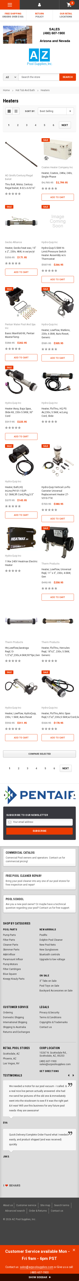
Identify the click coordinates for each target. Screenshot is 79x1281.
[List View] (16, 111)
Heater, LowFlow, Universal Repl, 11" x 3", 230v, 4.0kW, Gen (56, 573)
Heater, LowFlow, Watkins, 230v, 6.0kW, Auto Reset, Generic (56, 334)
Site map (45, 1205)
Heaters (45, 90)
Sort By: (30, 111)
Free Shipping (13, 15)
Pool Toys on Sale (49, 985)
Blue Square (10, 974)
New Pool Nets (48, 944)
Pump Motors (10, 964)
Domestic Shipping (13, 1017)
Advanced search (15, 1210)
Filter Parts (9, 939)
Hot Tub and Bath (25, 90)
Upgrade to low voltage (52, 959)
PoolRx (43, 935)
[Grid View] (9, 111)
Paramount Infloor (13, 959)
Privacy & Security (49, 1012)
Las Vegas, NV (11, 1063)
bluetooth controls (50, 954)
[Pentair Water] (39, 795)
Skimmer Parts (11, 949)
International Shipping (15, 1022)
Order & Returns (38, 1210)
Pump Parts (9, 935)
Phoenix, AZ (9, 1058)
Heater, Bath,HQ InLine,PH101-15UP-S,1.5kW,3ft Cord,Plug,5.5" (19, 491)
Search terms (61, 1205)
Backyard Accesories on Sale (56, 990)
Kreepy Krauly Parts (14, 978)
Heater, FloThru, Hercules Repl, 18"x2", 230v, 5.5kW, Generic (56, 651)
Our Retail (66, 15)
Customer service (26, 1205)
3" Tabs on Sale (48, 980)
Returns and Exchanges (16, 1032)
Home (6, 90)
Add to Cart (57, 197)
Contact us (46, 1027)
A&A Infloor (9, 954)
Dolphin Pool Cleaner (51, 939)
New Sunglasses (49, 949)
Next (65, 125)
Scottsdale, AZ (11, 1053)
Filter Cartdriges (12, 969)
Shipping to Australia (14, 1027)
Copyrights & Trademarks (54, 1022)
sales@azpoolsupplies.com (36, 1267)
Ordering (8, 1012)
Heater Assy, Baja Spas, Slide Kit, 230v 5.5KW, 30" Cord (19, 412)
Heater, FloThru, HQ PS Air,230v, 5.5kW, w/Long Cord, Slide (55, 412)
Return (39, 15)
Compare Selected (39, 754)
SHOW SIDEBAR (38, 1277)
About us (8, 1205)
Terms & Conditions (50, 1017)
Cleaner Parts (10, 944)
